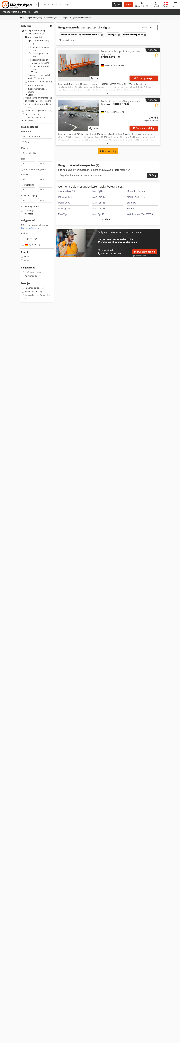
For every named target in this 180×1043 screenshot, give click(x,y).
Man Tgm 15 (98, 202)
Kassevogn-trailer (40, 55)
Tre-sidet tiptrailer (40, 68)
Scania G (131, 202)
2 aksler (29, 210)
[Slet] (101, 35)
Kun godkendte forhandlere (38, 297)
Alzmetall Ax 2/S (66, 191)
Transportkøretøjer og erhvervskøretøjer (37, 32)
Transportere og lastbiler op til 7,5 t (40, 77)
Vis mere (109, 219)
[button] (175, 4)
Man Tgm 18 (98, 208)
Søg (118, 4)
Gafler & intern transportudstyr (35, 116)
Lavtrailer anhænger (41, 48)
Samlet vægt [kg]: (29, 195)
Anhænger (36, 37)
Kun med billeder (34, 288)
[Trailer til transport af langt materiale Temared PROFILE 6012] (78, 115)
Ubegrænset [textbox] (30, 238)
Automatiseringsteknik (38, 110)
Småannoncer (33, 272)
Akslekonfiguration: (30, 206)
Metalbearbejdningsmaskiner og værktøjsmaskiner (39, 99)
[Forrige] (60, 65)
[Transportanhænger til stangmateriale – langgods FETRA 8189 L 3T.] (78, 65)
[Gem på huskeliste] (156, 55)
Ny (27, 256)
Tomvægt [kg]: (27, 184)
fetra (28, 142)
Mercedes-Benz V (136, 191)
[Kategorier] (36, 4)
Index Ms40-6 (65, 196)
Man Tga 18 (64, 208)
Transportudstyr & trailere (16, 11)
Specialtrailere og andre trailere (40, 61)
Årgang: (25, 174)
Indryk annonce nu (144, 251)
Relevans (147, 27)
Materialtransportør (41, 42)
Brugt (28, 260)
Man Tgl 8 (97, 191)
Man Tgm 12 (98, 196)
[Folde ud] (108, 93)
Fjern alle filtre (68, 40)
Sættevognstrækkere (37, 90)
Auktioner (31, 276)
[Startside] (21, 17)
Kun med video (33, 291)
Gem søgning (109, 151)
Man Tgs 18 (98, 214)
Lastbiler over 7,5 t (40, 81)
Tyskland (34, 244)
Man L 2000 (64, 202)
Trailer (34, 11)
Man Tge (62, 214)
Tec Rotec (132, 208)
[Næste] (97, 65)
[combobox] (37, 238)
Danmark (30, 228)
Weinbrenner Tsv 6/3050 (140, 214)
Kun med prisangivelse (35, 169)
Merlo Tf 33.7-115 (136, 196)
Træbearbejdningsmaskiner (38, 106)
